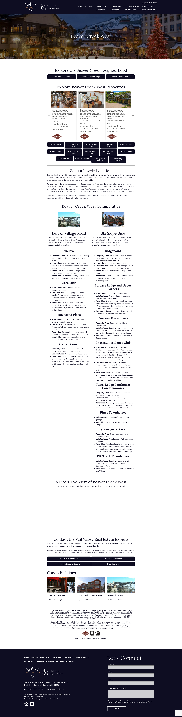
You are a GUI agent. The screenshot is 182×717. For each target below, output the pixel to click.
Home (80, 7)
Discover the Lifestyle (113, 559)
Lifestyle (40, 661)
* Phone (111, 672)
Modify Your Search (100, 159)
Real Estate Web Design (32, 699)
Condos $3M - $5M (109, 145)
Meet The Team (67, 661)
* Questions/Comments (117, 688)
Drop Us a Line (113, 564)
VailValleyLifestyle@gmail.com (51, 689)
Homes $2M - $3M (73, 152)
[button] (132, 118)
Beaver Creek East (62, 77)
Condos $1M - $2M (73, 145)
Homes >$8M (126, 151)
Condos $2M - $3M (91, 145)
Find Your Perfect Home (69, 559)
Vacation (69, 657)
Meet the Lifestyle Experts (69, 564)
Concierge (57, 657)
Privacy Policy (28, 697)
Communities (52, 661)
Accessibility (39, 697)
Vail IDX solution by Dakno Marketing (91, 638)
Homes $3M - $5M (91, 152)
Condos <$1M (56, 144)
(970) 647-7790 (30, 689)
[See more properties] (132, 115)
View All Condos (82, 159)
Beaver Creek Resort (120, 77)
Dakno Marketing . (51, 699)
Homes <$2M (55, 151)
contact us (115, 245)
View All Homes (64, 159)
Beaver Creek (52, 175)
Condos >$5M (126, 144)
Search (34, 657)
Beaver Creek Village (91, 77)
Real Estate (45, 657)
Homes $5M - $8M (108, 152)
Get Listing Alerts (117, 159)
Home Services (82, 657)
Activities (28, 661)
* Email (111, 680)
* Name (111, 664)
